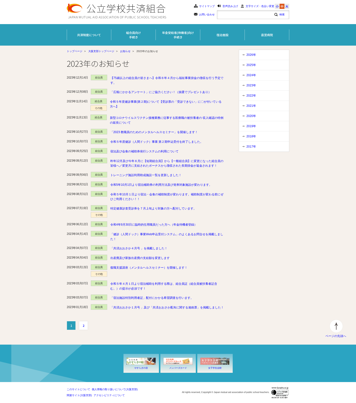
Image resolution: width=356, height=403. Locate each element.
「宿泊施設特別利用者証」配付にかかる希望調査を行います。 (151, 297)
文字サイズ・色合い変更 (260, 6)
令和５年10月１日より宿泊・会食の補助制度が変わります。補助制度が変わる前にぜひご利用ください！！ (166, 197)
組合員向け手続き (133, 34)
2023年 (251, 85)
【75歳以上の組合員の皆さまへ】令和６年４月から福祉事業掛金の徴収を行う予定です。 (166, 80)
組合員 (99, 77)
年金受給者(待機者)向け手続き (178, 34)
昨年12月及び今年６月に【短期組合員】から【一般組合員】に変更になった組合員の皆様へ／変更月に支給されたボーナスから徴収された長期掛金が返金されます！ (166, 163)
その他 (98, 108)
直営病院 (267, 35)
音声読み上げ (230, 6)
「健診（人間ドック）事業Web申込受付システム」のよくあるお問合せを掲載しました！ (166, 237)
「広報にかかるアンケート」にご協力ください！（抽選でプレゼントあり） (160, 92)
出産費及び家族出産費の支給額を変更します (140, 258)
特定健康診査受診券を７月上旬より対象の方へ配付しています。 (153, 208)
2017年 (251, 146)
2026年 (251, 54)
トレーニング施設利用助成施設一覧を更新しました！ (146, 175)
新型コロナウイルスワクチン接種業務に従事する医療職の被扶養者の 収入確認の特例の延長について (166, 120)
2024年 (251, 75)
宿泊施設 (222, 35)
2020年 (251, 116)
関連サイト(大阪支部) (79, 395)
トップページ (74, 51)
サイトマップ (207, 6)
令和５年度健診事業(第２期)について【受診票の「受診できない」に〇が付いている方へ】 (166, 104)
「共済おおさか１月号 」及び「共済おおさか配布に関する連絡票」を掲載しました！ (167, 307)
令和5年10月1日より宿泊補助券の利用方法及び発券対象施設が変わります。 (161, 184)
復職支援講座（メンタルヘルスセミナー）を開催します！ (148, 267)
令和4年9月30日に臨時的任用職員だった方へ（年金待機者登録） (153, 224)
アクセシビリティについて (109, 395)
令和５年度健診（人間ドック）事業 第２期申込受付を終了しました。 (156, 141)
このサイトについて (78, 389)
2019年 (251, 126)
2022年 (251, 95)
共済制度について (89, 35)
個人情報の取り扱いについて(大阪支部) (115, 389)
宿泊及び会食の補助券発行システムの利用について (144, 151)
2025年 (251, 65)
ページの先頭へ (335, 336)
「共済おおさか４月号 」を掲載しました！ (138, 248)
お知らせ (125, 51)
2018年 (251, 136)
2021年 (251, 105)
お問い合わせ (207, 14)
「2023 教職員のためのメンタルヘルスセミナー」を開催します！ (154, 132)
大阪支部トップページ (101, 51)
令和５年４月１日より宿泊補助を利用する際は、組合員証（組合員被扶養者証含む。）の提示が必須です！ (163, 286)
